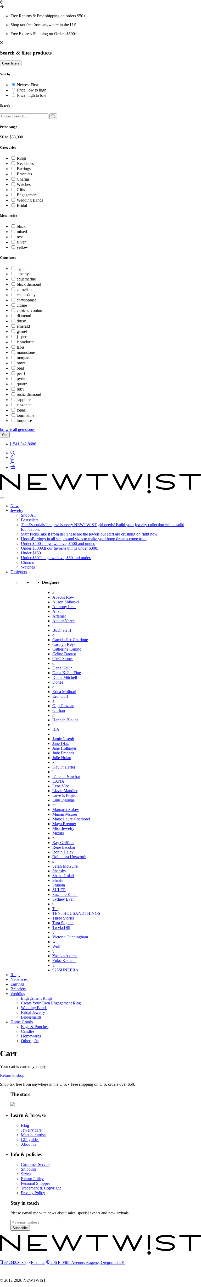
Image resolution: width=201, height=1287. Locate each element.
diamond (24, 315)
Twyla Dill (61, 927)
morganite (25, 357)
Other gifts (29, 1041)
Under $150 (31, 553)
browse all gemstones (17, 429)
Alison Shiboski (65, 602)
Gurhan (58, 710)
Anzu (57, 611)
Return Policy (32, 1178)
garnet (22, 331)
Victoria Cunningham (70, 937)
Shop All (28, 515)
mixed (22, 231)
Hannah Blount (65, 720)
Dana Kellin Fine (66, 672)
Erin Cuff (60, 696)
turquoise (24, 420)
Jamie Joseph (63, 739)
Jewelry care (31, 1130)
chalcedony (26, 295)
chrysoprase (26, 300)
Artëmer (59, 616)
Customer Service (35, 1164)
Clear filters (10, 63)
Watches (24, 184)
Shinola (58, 885)
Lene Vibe (61, 786)
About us (28, 1144)
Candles (27, 1031)
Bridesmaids (31, 1017)
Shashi (57, 880)
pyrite (21, 378)
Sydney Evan (63, 899)
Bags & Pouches (34, 1026)
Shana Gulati (63, 875)
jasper (21, 336)
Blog (25, 1125)
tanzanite (24, 405)
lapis (20, 347)
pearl (21, 373)
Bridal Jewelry (33, 1012)
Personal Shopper (35, 1183)
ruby (20, 389)
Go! (5, 435)
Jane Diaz (60, 743)
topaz (21, 410)
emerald (23, 326)
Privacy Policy (33, 1193)
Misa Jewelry (63, 828)
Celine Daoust (64, 654)
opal (20, 368)
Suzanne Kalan (64, 894)
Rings (21, 158)
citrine (22, 305)
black (21, 226)
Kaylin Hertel (63, 767)
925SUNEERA (65, 970)
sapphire (24, 399)
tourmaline (25, 415)
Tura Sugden (63, 923)
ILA (55, 729)
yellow (22, 247)
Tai (55, 908)
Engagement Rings (36, 998)
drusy (21, 321)
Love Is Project (64, 795)
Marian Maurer (64, 814)
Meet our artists (33, 1135)
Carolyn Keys (63, 644)
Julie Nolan (61, 757)
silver (21, 242)
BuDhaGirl (61, 630)
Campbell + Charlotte (70, 639)
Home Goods (21, 1022)
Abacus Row (63, 597)
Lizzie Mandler (64, 790)
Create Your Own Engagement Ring (51, 1003)
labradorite (25, 342)
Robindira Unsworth (69, 857)
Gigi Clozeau (63, 706)
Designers (18, 572)
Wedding (17, 993)
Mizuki (58, 833)
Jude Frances (63, 753)
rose (20, 237)
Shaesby (59, 871)
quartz (22, 384)
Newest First (27, 85)
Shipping (28, 1169)
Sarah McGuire (65, 866)
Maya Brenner (64, 823)
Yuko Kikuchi (64, 960)
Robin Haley (63, 852)
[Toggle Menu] (2, 498)
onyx (21, 363)
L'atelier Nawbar (66, 776)
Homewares (31, 1036)
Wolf (56, 946)
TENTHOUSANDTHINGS (76, 913)
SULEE (59, 890)
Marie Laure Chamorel (71, 819)
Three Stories (63, 918)
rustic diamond (29, 394)
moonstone (26, 352)
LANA (58, 781)
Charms (23, 179)
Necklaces (25, 163)
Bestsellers (29, 520)
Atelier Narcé (63, 621)
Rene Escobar (63, 847)
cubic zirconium (30, 310)
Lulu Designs (63, 800)
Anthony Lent (64, 606)
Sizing (26, 1174)
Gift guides (30, 1139)
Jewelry (16, 510)
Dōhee (57, 682)
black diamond (29, 284)
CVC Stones (62, 658)
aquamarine (26, 279)
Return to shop (12, 1075)
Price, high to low (31, 95)
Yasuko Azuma (64, 956)
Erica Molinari (64, 691)
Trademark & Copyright (41, 1188)
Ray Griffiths (63, 842)
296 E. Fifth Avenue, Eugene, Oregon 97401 (87, 1262)
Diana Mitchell (64, 677)
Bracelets (24, 174)
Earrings (24, 168)
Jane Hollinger (64, 748)
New (14, 506)
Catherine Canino (66, 649)
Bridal (22, 205)
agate (21, 268)
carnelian (24, 289)
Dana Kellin (62, 668)
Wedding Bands (30, 200)
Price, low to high (31, 90)
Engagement (27, 195)
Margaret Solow (65, 809)
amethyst (24, 274)
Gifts (21, 189)
